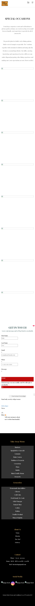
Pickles (17, 511)
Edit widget (4, 406)
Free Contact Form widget (19, 396)
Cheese (17, 491)
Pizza (17, 467)
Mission (17, 536)
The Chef (17, 539)
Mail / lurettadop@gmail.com (17, 564)
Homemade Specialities (17, 488)
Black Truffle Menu (17, 473)
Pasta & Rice (17, 505)
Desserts (18, 477)
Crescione (17, 464)
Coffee (17, 508)
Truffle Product (17, 514)
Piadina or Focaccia (17, 460)
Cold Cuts (17, 495)
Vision (17, 533)
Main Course (17, 457)
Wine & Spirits (17, 518)
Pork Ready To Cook (17, 498)
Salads (17, 470)
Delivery (17, 542)
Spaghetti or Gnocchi (17, 451)
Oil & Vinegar (17, 501)
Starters (17, 447)
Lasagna (17, 454)
